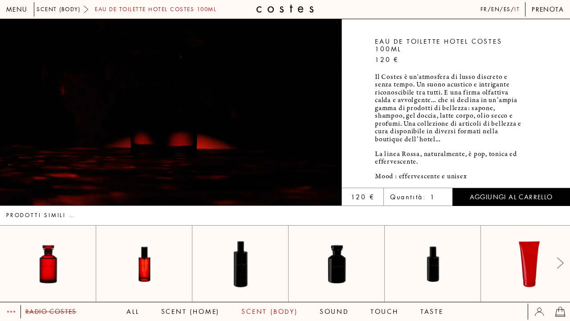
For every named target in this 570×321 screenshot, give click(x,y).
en (495, 9)
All (132, 312)
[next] (256, 112)
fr (484, 9)
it (517, 9)
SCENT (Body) (269, 312)
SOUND (334, 312)
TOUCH (384, 312)
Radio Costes (51, 312)
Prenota (548, 9)
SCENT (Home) (190, 312)
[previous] (85, 112)
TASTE (432, 312)
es (507, 9)
